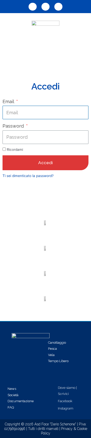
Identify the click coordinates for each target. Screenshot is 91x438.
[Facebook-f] (45, 7)
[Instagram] (58, 7)
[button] (45, 56)
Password (14, 126)
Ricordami (15, 150)
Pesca (52, 349)
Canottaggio (57, 342)
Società (13, 395)
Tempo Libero (58, 361)
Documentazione (21, 401)
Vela (51, 355)
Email (9, 101)
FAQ (11, 407)
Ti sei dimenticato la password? (28, 176)
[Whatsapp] (33, 7)
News (12, 389)
